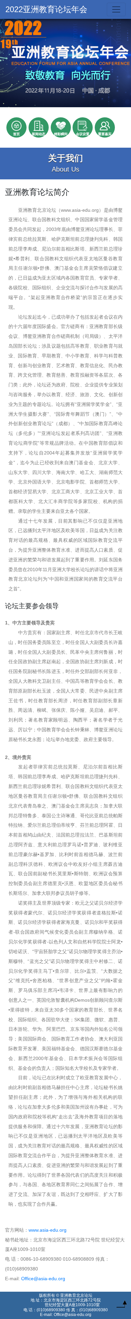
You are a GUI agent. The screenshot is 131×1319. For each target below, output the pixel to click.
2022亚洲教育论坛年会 (46, 9)
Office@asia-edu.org (43, 1278)
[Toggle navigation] (116, 9)
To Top (121, 1305)
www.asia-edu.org (48, 1230)
